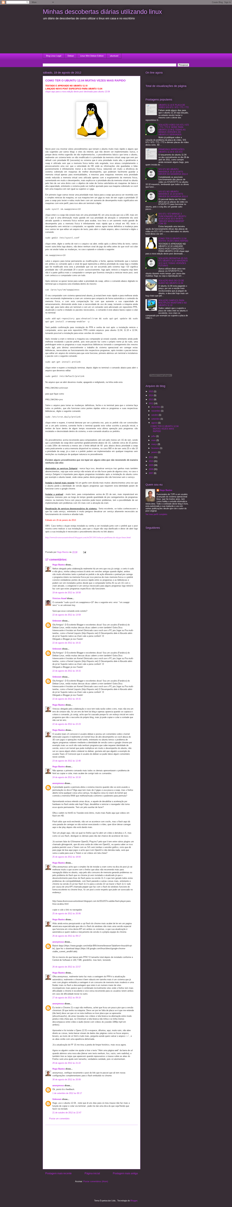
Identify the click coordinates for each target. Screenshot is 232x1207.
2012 (151, 403)
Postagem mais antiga (125, 1173)
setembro (156, 419)
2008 (151, 469)
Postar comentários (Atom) (95, 1181)
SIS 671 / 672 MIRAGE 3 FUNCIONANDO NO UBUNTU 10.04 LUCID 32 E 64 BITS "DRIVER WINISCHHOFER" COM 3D (172, 219)
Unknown (57, 621)
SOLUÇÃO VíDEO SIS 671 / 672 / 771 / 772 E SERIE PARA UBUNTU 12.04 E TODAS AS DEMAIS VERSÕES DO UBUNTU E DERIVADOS (173, 130)
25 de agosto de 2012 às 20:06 (66, 913)
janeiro (154, 452)
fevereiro (155, 448)
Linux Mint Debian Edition (92, 56)
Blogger (134, 1200)
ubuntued (114, 56)
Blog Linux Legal (53, 56)
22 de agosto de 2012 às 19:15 (66, 643)
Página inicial (92, 1173)
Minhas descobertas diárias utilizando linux (102, 11)
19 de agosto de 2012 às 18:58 (66, 592)
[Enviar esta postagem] (84, 552)
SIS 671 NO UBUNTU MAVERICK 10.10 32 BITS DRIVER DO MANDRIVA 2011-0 (173, 171)
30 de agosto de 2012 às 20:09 (66, 1079)
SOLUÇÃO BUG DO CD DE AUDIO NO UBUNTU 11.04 (171, 281)
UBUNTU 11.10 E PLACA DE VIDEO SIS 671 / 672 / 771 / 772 (173, 106)
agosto (154, 423)
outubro (155, 415)
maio (153, 440)
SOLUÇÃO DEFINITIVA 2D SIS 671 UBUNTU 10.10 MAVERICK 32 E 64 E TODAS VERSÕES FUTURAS (173, 262)
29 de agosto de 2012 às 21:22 (66, 1063)
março (154, 444)
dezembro (156, 407)
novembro (156, 411)
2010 (151, 461)
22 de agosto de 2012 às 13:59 (66, 615)
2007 (151, 473)
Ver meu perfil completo (156, 514)
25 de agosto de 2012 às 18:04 (66, 857)
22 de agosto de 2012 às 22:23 (66, 724)
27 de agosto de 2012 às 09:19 (66, 997)
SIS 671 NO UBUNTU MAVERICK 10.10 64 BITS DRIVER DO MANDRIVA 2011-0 (173, 194)
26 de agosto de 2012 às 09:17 (66, 936)
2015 (151, 391)
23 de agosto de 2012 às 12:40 (66, 761)
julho (153, 436)
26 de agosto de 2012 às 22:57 (66, 967)
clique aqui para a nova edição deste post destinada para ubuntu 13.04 (77, 91)
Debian (71, 56)
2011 (151, 457)
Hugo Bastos (58, 564)
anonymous (58, 783)
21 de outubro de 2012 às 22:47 (66, 1112)
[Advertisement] (62, 38)
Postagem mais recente (58, 1173)
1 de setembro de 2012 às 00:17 (67, 1093)
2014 (151, 395)
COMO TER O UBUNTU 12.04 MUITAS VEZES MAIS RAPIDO (173, 239)
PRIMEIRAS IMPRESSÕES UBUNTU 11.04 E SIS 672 (171, 150)
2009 (151, 465)
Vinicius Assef (59, 598)
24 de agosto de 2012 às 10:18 (66, 777)
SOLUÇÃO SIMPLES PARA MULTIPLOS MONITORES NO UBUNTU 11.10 (172, 302)
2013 (151, 399)
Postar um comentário (59, 1118)
